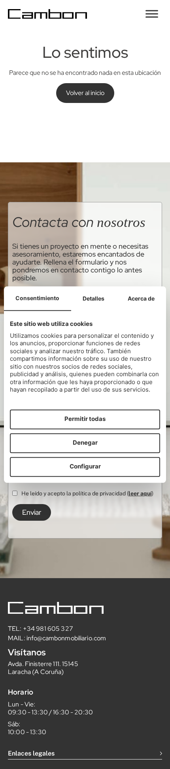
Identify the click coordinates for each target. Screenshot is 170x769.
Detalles (93, 298)
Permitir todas (85, 419)
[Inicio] (47, 14)
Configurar (85, 466)
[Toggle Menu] (151, 13)
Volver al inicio (85, 93)
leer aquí (140, 493)
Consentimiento (37, 298)
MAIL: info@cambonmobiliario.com (57, 638)
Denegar (85, 443)
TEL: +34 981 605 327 (40, 628)
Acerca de (141, 298)
